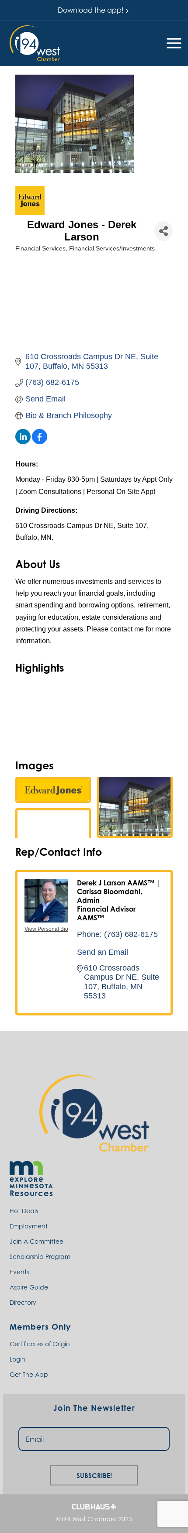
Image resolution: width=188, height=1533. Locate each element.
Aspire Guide (29, 1287)
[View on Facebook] (39, 441)
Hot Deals (24, 1210)
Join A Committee (36, 1241)
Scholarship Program (40, 1256)
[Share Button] (163, 231)
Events (19, 1272)
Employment (29, 1226)
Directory (23, 1302)
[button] (35, 43)
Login (17, 1359)
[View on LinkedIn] (23, 441)
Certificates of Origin (40, 1344)
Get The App (29, 1374)
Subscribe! (94, 1474)
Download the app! (91, 10)
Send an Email (102, 952)
